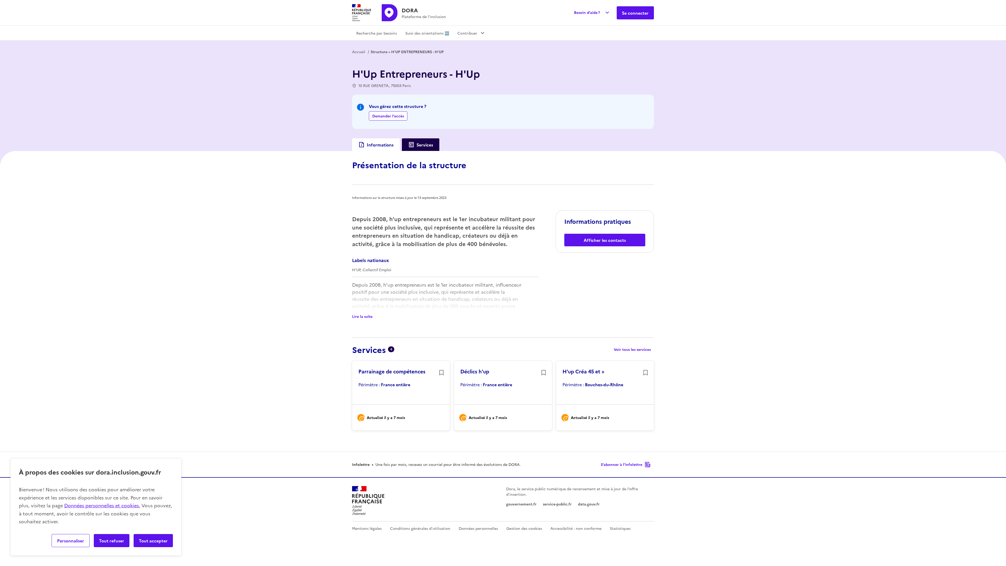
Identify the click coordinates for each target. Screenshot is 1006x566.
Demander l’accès (388, 115)
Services (425, 145)
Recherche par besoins (376, 33)
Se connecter (635, 13)
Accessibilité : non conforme (576, 528)
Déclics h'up (474, 371)
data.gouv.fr (589, 504)
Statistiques (620, 528)
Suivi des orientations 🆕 (427, 33)
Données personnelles (478, 528)
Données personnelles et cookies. (102, 505)
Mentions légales (367, 528)
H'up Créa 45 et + (583, 371)
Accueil (358, 51)
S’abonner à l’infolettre (621, 464)
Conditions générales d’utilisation (420, 528)
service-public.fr (557, 504)
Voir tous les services (632, 349)
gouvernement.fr (521, 504)
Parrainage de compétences (391, 371)
